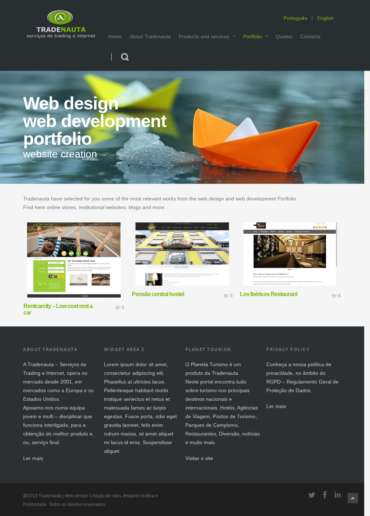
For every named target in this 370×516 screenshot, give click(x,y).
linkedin (337, 494)
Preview (54, 249)
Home (115, 36)
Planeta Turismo (209, 364)
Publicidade (35, 504)
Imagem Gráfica (138, 495)
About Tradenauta (150, 36)
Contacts (310, 36)
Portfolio (252, 36)
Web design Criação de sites (93, 495)
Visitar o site (199, 458)
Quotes (284, 36)
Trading (31, 373)
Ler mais (33, 458)
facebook (325, 494)
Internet (55, 373)
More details (90, 249)
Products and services (204, 36)
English (325, 18)
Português (295, 18)
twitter (311, 494)
